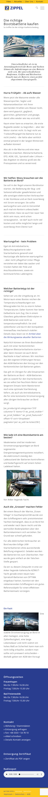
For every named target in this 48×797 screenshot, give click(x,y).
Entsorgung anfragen (16, 729)
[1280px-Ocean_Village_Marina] (24, 483)
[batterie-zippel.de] (20, 8)
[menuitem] (8, 1)
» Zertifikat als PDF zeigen (17, 758)
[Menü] (41, 8)
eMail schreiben (13, 736)
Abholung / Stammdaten (17, 725)
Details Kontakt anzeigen (17, 739)
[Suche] (35, 8)
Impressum (18, 791)
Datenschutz (27, 791)
